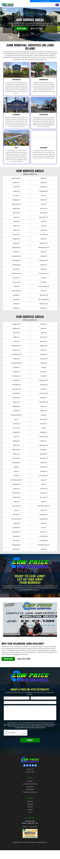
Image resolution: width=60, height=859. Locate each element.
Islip (30, 812)
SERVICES (30, 778)
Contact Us (25, 826)
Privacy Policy (33, 826)
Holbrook (30, 807)
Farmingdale (30, 804)
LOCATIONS (30, 798)
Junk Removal (30, 787)
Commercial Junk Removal (30, 784)
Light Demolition (30, 789)
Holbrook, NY (30, 769)
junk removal (11, 55)
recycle (17, 654)
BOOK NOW (21, 28)
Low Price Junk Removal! (39, 55)
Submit (30, 740)
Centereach (30, 801)
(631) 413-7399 (45, 1)
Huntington (30, 809)
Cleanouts (30, 781)
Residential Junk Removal (30, 792)
